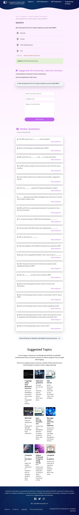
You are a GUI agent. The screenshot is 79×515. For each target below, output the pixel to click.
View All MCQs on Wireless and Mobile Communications (38, 338)
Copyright (24, 509)
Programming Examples (69, 3)
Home (17, 16)
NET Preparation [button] (56, 1)
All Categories (24, 16)
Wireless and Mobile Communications (38, 16)
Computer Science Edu (16, 2)
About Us (7, 509)
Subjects (30, 1)
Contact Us (15, 509)
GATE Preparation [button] (42, 1)
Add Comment (39, 119)
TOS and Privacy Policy (36, 509)
